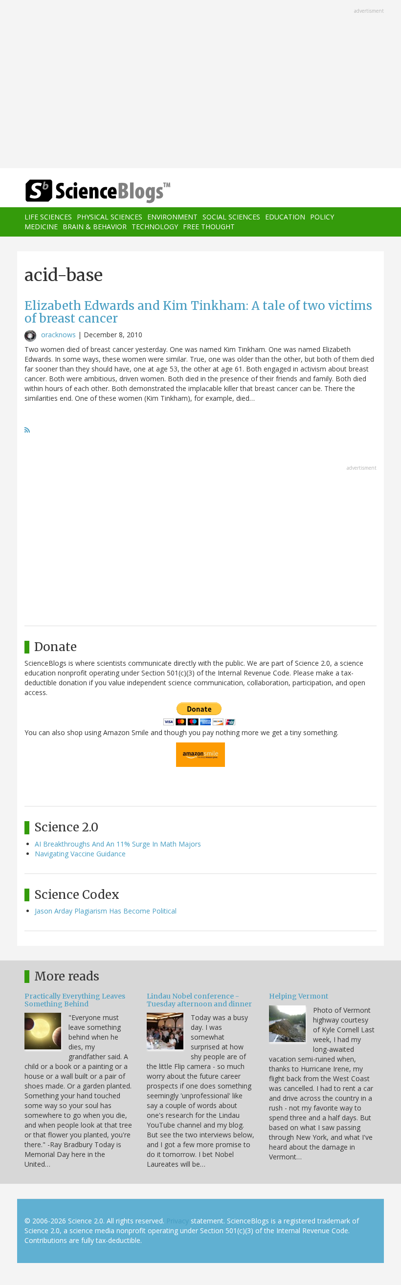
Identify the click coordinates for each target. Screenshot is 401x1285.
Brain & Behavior (95, 226)
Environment (172, 216)
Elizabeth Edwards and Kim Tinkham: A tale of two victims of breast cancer (198, 312)
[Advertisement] (200, 85)
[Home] (83, 191)
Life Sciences (48, 216)
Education (285, 216)
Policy (322, 216)
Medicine (41, 226)
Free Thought (209, 226)
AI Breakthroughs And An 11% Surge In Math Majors (118, 844)
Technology (155, 226)
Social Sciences (231, 216)
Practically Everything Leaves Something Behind (74, 1000)
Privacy (177, 1220)
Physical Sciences (109, 216)
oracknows (58, 334)
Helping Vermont (298, 996)
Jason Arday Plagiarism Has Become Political (106, 910)
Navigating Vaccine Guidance (80, 853)
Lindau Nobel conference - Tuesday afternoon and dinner (199, 1000)
